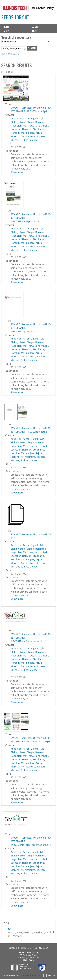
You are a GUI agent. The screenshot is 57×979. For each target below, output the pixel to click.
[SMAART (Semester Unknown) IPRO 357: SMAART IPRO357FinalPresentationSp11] (16, 626)
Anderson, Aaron (20, 118)
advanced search (10, 53)
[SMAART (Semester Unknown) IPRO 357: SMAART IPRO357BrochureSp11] (16, 730)
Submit (7, 31)
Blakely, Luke (18, 122)
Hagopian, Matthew (22, 125)
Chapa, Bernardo (36, 122)
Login (35, 26)
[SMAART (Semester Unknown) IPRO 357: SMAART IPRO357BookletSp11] (16, 421)
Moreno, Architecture (23, 136)
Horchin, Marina (20, 132)
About (35, 31)
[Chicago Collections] (21, 970)
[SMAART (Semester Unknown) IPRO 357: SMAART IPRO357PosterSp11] (16, 100)
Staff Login (51, 975)
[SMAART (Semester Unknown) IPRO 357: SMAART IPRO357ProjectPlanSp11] (13, 317)
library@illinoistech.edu (10, 975)
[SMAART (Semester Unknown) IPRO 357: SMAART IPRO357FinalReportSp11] (13, 207)
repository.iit (15, 17)
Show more (17, 172)
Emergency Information (32, 975)
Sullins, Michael (29, 140)
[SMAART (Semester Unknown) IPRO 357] (16, 527)
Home (6, 26)
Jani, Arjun (36, 132)
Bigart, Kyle (37, 118)
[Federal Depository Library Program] (42, 970)
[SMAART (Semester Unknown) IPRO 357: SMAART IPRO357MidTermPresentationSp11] (16, 830)
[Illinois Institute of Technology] (28, 948)
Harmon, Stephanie (33, 129)
